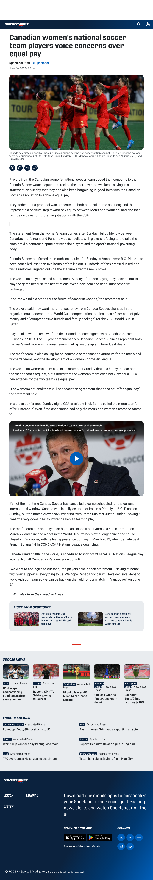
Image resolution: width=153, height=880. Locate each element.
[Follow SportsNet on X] (121, 837)
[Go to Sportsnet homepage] (16, 25)
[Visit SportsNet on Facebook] (139, 837)
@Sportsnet (41, 63)
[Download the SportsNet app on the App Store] (75, 837)
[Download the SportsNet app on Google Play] (99, 837)
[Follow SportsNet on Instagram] (121, 846)
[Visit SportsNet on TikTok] (130, 846)
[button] (138, 24)
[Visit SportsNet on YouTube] (130, 837)
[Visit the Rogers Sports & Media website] (22, 871)
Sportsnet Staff (19, 63)
